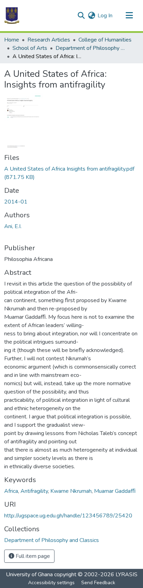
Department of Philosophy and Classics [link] (90, 48)
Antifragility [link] (34, 491)
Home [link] (11, 40)
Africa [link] (11, 491)
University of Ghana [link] (29, 574)
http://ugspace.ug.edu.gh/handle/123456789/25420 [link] (68, 515)
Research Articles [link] (48, 40)
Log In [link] (105, 15)
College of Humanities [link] (105, 40)
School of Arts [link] (29, 48)
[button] (11, 15)
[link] (71, 173)
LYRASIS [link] (126, 574)
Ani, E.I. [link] (13, 226)
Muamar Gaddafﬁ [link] (115, 491)
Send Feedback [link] (98, 582)
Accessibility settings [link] (51, 582)
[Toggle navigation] (129, 15)
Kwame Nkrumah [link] (71, 491)
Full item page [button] (32, 556)
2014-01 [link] (15, 202)
